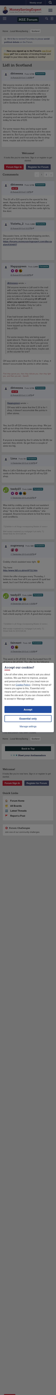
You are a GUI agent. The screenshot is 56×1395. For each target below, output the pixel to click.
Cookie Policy (23, 684)
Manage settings (28, 726)
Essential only (28, 718)
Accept (28, 709)
